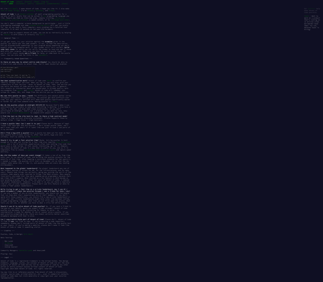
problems (24, 20)
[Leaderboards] (53, 4)
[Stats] (65, 4)
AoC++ (42, 34)
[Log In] (45, 2)
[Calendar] (20, 4)
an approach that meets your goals (40, 150)
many (58, 142)
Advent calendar (27, 14)
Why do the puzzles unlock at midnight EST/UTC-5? (23, 105)
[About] (19, 2)
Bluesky (31, 10)
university (60, 18)
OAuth (49, 81)
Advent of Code (7, 2)
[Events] (28, 2)
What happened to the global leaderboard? (19, 168)
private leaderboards (20, 113)
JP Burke (8, 243)
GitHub (51, 10)
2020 (11, 4)
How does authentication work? (14, 81)
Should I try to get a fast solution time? (20, 140)
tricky (54, 101)
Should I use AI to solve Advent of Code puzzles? (23, 206)
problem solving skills (39, 25)
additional (65, 142)
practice (15, 20)
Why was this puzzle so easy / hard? (17, 96)
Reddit (20, 90)
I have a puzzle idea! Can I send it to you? (20, 124)
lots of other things (10, 10)
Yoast (306, 16)
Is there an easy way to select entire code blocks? (24, 62)
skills (3, 144)
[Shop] (36, 2)
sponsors (311, 9)
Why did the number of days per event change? (21, 155)
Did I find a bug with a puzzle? (15, 133)
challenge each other (60, 20)
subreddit (43, 55)
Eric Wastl (12, 9)
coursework (5, 20)
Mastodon (39, 10)
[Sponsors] (40, 4)
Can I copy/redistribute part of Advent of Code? (22, 219)
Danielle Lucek (25, 250)
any (44, 16)
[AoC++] (30, 4)
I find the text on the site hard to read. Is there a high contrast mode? (34, 116)
